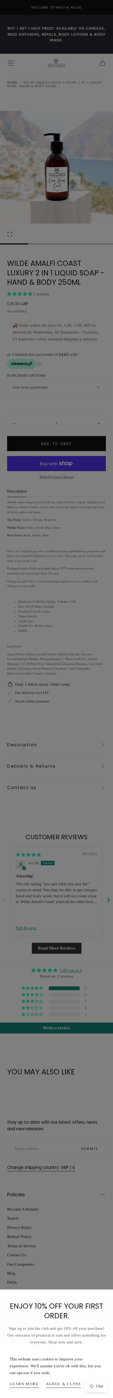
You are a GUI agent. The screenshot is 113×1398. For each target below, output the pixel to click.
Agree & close (63, 1384)
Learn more (24, 1384)
